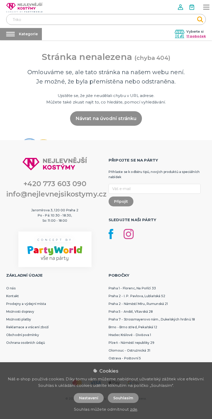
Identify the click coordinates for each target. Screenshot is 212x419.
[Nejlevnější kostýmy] (24, 7)
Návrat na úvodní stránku (106, 118)
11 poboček (196, 36)
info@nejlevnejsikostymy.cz (56, 194)
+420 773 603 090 (54, 183)
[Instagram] (129, 234)
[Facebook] (111, 234)
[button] (181, 7)
